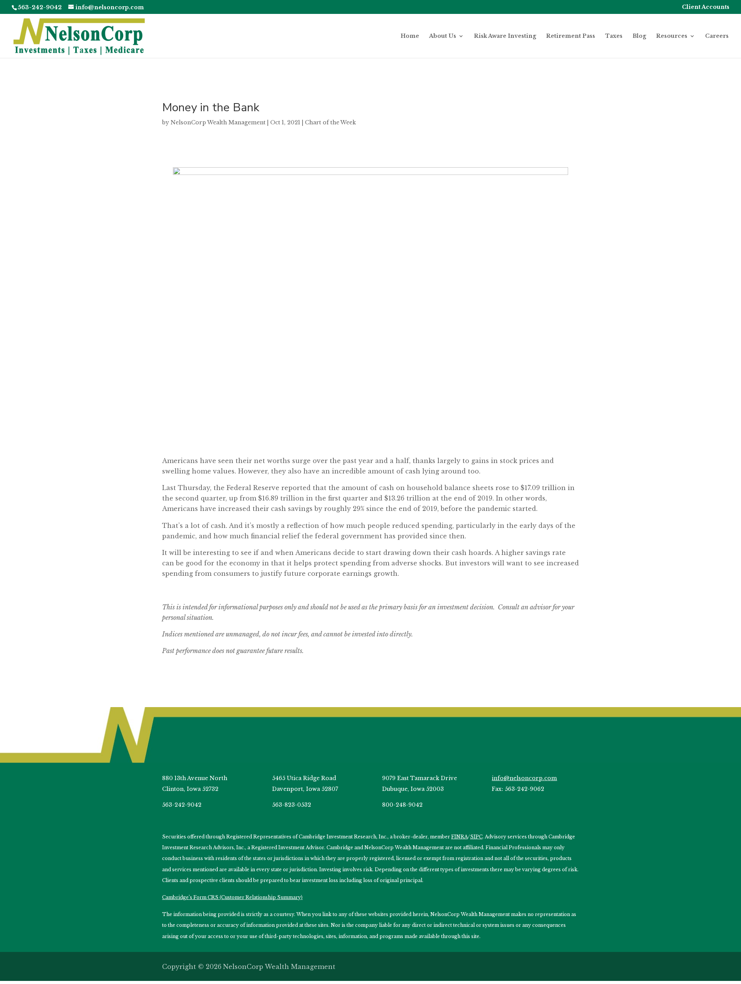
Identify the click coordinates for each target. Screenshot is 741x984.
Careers (717, 36)
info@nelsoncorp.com (524, 778)
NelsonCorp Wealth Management (218, 122)
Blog (639, 36)
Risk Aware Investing (505, 36)
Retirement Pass (570, 36)
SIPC (476, 837)
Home (410, 36)
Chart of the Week (330, 122)
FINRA (459, 837)
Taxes (614, 36)
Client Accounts (705, 7)
